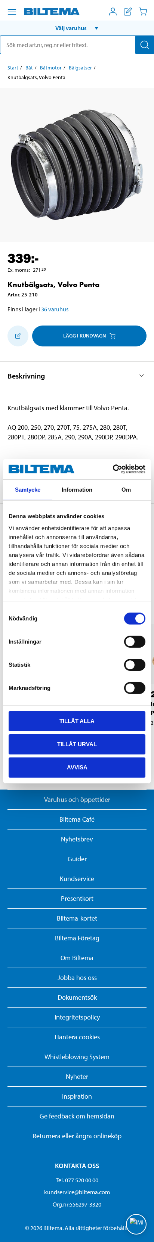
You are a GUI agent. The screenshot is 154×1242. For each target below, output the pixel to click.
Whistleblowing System (77, 1056)
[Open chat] (136, 1224)
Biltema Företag (77, 938)
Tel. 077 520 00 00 (77, 1180)
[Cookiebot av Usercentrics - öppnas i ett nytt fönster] (112, 469)
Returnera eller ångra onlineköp (77, 1136)
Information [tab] (77, 489)
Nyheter (77, 1076)
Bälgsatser (80, 67)
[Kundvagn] (142, 12)
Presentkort (77, 898)
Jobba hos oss (77, 977)
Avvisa (77, 767)
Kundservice (77, 878)
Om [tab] (126, 489)
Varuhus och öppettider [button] (77, 799)
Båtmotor (51, 67)
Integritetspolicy (77, 1017)
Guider (77, 859)
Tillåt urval (77, 744)
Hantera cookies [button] (77, 1037)
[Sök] (144, 44)
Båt (29, 67)
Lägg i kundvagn (84, 335)
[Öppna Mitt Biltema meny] (112, 12)
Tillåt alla (77, 721)
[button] (77, 28)
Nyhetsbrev (77, 839)
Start (12, 67)
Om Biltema (77, 957)
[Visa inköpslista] (127, 12)
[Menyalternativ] (12, 12)
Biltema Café (77, 819)
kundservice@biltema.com (77, 1192)
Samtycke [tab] (28, 489)
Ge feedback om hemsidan (77, 1116)
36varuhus (54, 309)
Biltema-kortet (77, 918)
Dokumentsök (77, 997)
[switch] (134, 642)
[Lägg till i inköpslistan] (17, 336)
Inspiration (77, 1096)
